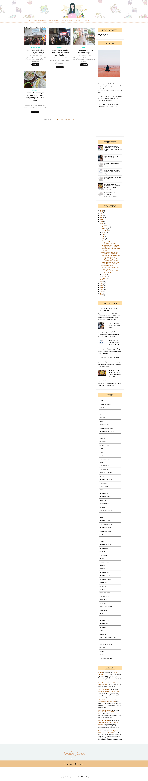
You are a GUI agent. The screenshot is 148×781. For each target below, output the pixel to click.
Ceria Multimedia (103, 689)
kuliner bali (104, 493)
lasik (101, 630)
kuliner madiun (105, 624)
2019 (101, 223)
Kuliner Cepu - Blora (106, 479)
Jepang (102, 455)
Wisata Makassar (105, 600)
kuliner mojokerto (106, 531)
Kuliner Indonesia (67, 20)
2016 (101, 284)
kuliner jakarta (105, 521)
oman (101, 534)
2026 (101, 210)
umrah (102, 655)
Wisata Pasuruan (105, 514)
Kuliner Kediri (104, 562)
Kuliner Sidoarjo (105, 579)
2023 (101, 215)
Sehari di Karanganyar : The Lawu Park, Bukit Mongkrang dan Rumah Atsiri (35, 96)
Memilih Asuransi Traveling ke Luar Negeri (110, 268)
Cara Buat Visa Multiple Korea (111, 163)
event (102, 462)
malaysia (102, 438)
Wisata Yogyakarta (106, 473)
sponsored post (105, 445)
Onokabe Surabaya (107, 266)
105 (61, 119)
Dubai (101, 452)
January (104, 278)
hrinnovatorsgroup (104, 710)
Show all (45, 27)
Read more (35, 64)
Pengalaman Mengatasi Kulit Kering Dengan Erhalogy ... (110, 259)
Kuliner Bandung (105, 497)
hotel (102, 449)
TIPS (101, 414)
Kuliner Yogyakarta (106, 428)
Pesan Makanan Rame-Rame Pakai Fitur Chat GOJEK (110, 263)
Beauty (102, 517)
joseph (100, 731)
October (104, 229)
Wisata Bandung (105, 459)
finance (102, 507)
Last (73, 119)
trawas (102, 651)
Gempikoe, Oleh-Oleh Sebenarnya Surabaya (35, 51)
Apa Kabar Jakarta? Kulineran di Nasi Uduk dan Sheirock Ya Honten (112, 185)
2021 (101, 219)
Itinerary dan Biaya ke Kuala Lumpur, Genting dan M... (110, 246)
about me (103, 603)
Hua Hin (102, 541)
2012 (101, 291)
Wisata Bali (103, 483)
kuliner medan (104, 572)
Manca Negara (53, 20)
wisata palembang (106, 658)
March (104, 274)
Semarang (103, 552)
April (103, 240)
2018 (101, 280)
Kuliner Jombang (105, 545)
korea (101, 421)
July (103, 234)
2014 (101, 287)
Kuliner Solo (104, 548)
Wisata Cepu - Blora (106, 510)
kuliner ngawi (104, 627)
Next (66, 119)
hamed (100, 672)
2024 (101, 214)
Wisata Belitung (105, 593)
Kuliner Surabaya (105, 404)
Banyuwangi (103, 538)
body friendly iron (106, 606)
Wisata (102, 407)
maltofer (103, 634)
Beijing (102, 558)
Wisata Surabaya (105, 424)
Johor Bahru (104, 486)
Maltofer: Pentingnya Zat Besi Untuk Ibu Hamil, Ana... (110, 256)
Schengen (103, 586)
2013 (101, 289)
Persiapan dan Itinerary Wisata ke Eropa (84, 51)
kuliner (102, 435)
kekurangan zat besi (106, 617)
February (105, 276)
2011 (101, 293)
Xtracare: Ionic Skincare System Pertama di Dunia (112, 170)
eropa (101, 613)
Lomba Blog (103, 500)
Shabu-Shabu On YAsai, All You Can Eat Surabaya (110, 271)
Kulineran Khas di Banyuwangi (109, 193)
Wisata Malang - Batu (106, 411)
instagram (80, 764)
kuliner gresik (104, 620)
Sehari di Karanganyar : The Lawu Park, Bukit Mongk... (110, 252)
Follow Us (74, 759)
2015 (101, 285)
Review (78, 20)
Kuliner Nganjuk (105, 576)
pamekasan (103, 641)
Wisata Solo (104, 555)
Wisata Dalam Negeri (39, 20)
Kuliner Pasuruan (105, 527)
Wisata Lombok (105, 596)
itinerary (86, 20)
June (103, 236)
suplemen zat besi (106, 644)
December (105, 225)
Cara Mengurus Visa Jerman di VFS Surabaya (112, 177)
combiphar (103, 610)
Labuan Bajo (103, 582)
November (105, 227)
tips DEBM (103, 648)
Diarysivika (32, 55)
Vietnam (102, 589)
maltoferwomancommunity (109, 637)
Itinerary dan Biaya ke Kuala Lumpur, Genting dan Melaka (60, 52)
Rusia (101, 490)
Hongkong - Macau (106, 466)
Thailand (103, 442)
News (101, 400)
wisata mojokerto (106, 524)
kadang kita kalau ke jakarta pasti (108, 691)
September (105, 230)
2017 (101, 282)
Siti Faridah (101, 700)
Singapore (103, 418)
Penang (102, 565)
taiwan (102, 476)
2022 (101, 217)
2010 (101, 295)
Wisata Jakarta (104, 503)
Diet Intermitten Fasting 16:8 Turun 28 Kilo (111, 157)
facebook (69, 764)
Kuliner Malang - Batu (107, 431)
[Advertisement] (111, 123)
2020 (101, 221)
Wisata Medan (104, 469)
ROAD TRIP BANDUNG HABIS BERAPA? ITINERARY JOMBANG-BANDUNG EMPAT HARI (113, 148)
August (104, 232)
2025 (101, 212)
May (103, 238)
